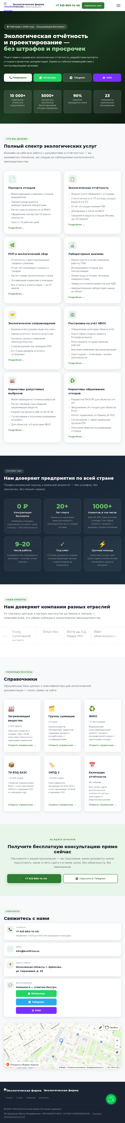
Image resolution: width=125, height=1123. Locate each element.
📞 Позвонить (18, 77)
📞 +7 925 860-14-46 (34, 878)
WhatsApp (49, 77)
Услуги (9, 1097)
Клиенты (31, 1097)
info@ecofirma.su (27, 951)
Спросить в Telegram (92, 878)
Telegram (79, 77)
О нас (20, 1097)
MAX (109, 77)
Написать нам (93, 5)
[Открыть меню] (118, 5)
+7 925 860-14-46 (68, 5)
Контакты (44, 1097)
